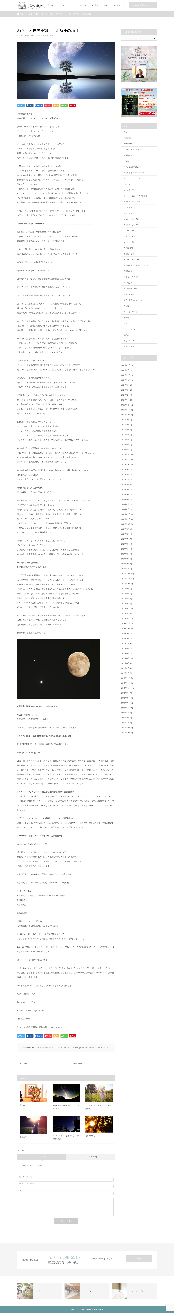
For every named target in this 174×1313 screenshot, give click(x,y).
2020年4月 (125, 613)
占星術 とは (129, 254)
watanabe (30, 1048)
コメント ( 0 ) (42, 1157)
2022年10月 (125, 464)
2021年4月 (125, 554)
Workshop (128, 143)
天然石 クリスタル (131, 277)
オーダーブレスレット (132, 201)
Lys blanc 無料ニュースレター (143, 5)
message (78, 1048)
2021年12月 (125, 514)
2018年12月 (125, 678)
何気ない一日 (129, 242)
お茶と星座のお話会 (131, 167)
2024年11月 (125, 375)
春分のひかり (90, 1136)
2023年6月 (125, 435)
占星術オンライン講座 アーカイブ (137, 265)
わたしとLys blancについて (134, 172)
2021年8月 (125, 534)
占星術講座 (128, 271)
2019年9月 (125, 633)
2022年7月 (125, 479)
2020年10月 (125, 584)
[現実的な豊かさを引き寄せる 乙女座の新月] (66, 1093)
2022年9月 (125, 469)
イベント (127, 184)
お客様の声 (128, 155)
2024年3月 (125, 390)
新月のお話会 (129, 294)
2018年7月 (125, 703)
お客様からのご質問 (131, 149)
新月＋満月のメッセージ (34, 35)
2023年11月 (125, 410)
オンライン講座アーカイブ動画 (135, 196)
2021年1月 (125, 569)
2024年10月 (125, 380)
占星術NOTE (128, 248)
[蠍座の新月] (33, 1125)
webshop (127, 138)
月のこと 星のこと (49, 35)
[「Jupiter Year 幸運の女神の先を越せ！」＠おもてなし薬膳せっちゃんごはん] (99, 1093)
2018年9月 (125, 693)
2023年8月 (125, 425)
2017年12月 (125, 728)
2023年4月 (125, 444)
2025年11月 (125, 365)
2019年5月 (125, 653)
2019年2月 (125, 668)
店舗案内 (94, 5)
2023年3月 (125, 449)
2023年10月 (125, 415)
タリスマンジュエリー (132, 225)
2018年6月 (125, 708)
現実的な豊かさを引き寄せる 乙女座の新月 (66, 1107)
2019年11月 (125, 623)
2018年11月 (125, 683)
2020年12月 (125, 574)
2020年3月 (125, 618)
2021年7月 (125, 539)
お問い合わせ (119, 5)
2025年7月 (125, 370)
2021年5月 (125, 549)
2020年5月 (125, 608)
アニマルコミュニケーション (134, 178)
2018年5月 (125, 713)
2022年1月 (125, 509)
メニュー (65, 5)
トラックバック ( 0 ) (91, 1157)
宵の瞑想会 (128, 283)
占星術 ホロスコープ (132, 259)
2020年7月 (125, 598)
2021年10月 (125, 524)
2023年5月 (125, 439)
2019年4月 (125, 658)
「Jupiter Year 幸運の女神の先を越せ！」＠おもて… (98, 1107)
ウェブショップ (80, 5)
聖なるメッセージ (130, 341)
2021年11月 (125, 519)
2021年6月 (125, 544)
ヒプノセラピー (129, 236)
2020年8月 (125, 593)
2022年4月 (125, 494)
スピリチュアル (129, 207)
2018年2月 (125, 718)
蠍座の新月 (24, 1137)
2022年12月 (125, 454)
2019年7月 (125, 643)
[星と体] (33, 1093)
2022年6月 (125, 484)
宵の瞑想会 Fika (130, 288)
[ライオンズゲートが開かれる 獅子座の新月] (66, 1124)
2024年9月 (125, 385)
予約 (139, 1259)
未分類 (126, 317)
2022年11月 (125, 459)
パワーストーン (129, 230)
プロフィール (52, 5)
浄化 (125, 323)
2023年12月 (125, 405)
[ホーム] (18, 14)
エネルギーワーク (130, 190)
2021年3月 (125, 559)
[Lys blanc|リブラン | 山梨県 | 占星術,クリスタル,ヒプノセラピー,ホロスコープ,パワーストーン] (31, 5)
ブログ (106, 5)
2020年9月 (125, 588)
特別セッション (129, 329)
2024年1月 (125, 400)
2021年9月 (125, 529)
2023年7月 (125, 430)
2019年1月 (125, 673)
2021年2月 (125, 564)
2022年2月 (125, 504)
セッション (128, 213)
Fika (125, 132)
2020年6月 (125, 603)
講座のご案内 (129, 346)
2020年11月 (125, 579)
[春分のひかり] (99, 1124)
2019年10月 (125, 628)
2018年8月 (125, 698)
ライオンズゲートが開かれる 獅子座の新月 (66, 1137)
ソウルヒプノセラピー (132, 219)
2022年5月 (125, 489)
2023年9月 (125, 420)
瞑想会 (126, 335)
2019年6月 (125, 648)
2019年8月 (125, 638)
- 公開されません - (27, 1183)
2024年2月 (125, 395)
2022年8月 (125, 474)
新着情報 (127, 306)
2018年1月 (125, 723)
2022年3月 (125, 499)
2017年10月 (125, 733)
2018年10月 (125, 688)
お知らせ (127, 161)
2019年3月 (125, 663)
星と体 (22, 1105)
